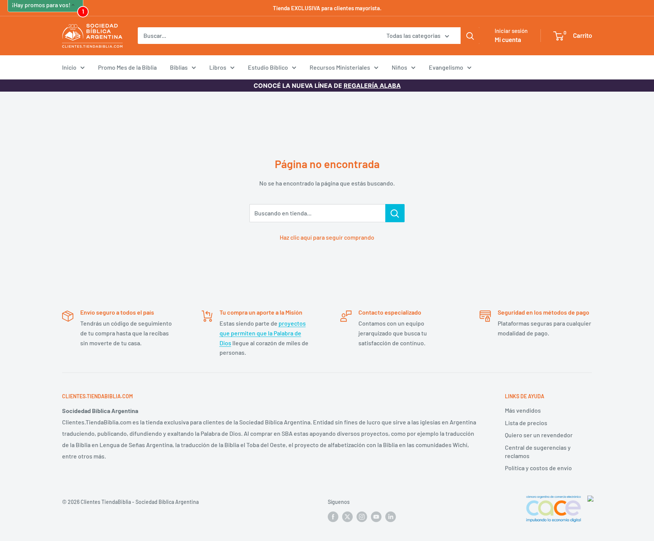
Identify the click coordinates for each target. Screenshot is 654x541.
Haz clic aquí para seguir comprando (327, 237)
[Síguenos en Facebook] (333, 516)
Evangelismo (446, 67)
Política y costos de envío (538, 467)
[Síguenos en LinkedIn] (390, 516)
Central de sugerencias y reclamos (538, 451)
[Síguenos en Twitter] (347, 516)
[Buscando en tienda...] (395, 213)
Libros (217, 67)
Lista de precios (526, 422)
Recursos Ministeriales (340, 67)
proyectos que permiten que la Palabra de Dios (263, 333)
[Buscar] (470, 35)
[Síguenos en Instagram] (362, 516)
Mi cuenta (508, 39)
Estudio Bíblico (268, 67)
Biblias (179, 67)
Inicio (69, 67)
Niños (399, 67)
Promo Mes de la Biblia (127, 67)
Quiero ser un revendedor (539, 434)
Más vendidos (523, 410)
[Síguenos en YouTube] (376, 516)
